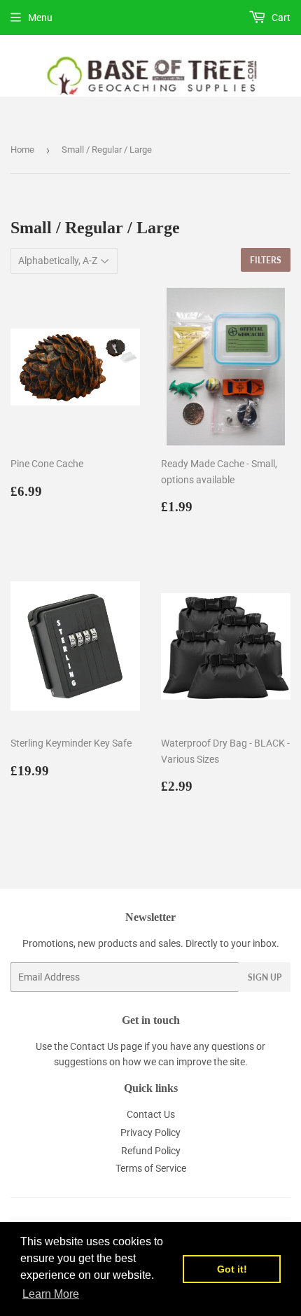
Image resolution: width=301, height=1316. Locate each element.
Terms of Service (150, 1168)
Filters (265, 260)
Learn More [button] (50, 1294)
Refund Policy (151, 1150)
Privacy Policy (150, 1132)
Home (22, 149)
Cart (280, 17)
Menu (40, 17)
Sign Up (264, 977)
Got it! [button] (232, 1269)
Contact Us (94, 1046)
